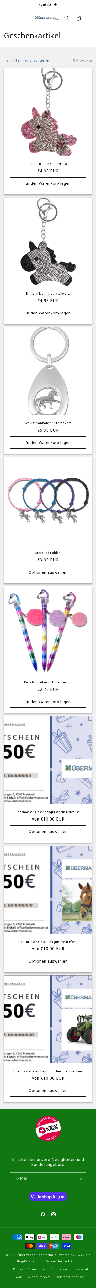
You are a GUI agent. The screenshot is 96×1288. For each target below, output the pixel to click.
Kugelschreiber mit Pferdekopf (48, 682)
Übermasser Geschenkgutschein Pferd (47, 942)
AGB (19, 1277)
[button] (10, 18)
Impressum (61, 1269)
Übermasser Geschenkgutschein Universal (48, 812)
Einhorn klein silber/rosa (48, 164)
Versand (82, 1269)
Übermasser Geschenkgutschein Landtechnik (48, 1071)
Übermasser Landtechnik (37, 1255)
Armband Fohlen (48, 553)
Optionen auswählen (48, 572)
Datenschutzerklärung (63, 1261)
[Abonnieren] (80, 1178)
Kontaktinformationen (30, 1269)
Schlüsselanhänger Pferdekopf (48, 423)
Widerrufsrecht (39, 1277)
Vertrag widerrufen (70, 1277)
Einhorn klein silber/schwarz (48, 294)
